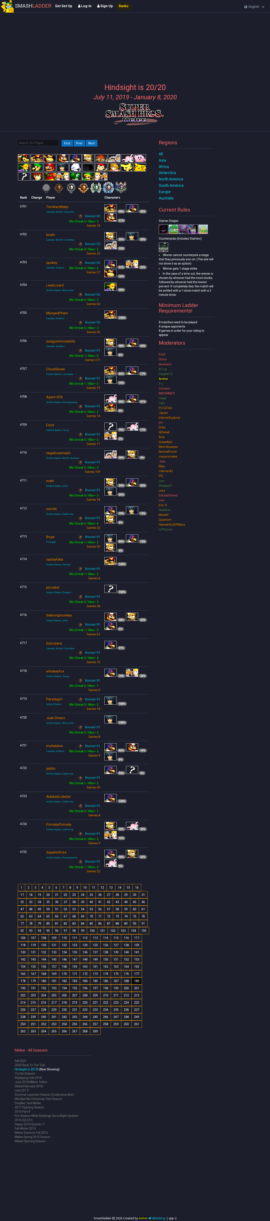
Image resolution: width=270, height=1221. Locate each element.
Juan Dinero (55, 718)
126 (105, 945)
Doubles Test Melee (28, 1103)
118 (23, 945)
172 (85, 973)
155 (33, 966)
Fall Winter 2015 (25, 1128)
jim (161, 422)
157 (54, 966)
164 (126, 966)
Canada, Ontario (55, 267)
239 (33, 1017)
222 (105, 1002)
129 (136, 945)
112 (85, 938)
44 (126, 902)
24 (82, 894)
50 (48, 909)
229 (54, 1009)
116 (126, 938)
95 (48, 930)
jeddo (50, 768)
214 (23, 1002)
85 (91, 923)
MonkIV (164, 515)
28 (117, 894)
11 (93, 887)
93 (30, 930)
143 (33, 959)
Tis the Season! (25, 1073)
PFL (161, 476)
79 (39, 923)
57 (108, 909)
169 (54, 973)
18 (30, 894)
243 (74, 1017)
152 (126, 959)
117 (136, 938)
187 (116, 981)
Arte (162, 437)
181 (54, 981)
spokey (51, 263)
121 (54, 945)
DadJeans (54, 643)
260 (126, 1024)
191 (33, 988)
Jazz (162, 461)
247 (116, 1017)
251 (33, 1024)
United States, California (59, 514)
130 (23, 952)
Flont (50, 425)
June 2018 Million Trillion (31, 1082)
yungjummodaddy (60, 341)
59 (126, 909)
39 (82, 902)
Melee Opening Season (30, 1141)
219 (74, 1002)
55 (91, 909)
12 (102, 887)
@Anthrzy (158, 1218)
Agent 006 (54, 397)
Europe (165, 192)
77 (22, 923)
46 (143, 902)
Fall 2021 (21, 1061)
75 (134, 916)
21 (56, 894)
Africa (164, 166)
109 (54, 938)
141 (136, 952)
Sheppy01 (165, 485)
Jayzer (163, 413)
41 (100, 902)
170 (64, 973)
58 (117, 909)
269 (95, 1031)
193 (54, 988)
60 (134, 909)
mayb (162, 398)
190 (23, 988)
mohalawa (54, 746)
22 (65, 894)
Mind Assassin (168, 447)
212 (126, 995)
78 (30, 923)
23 (74, 894)
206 (64, 995)
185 (95, 981)
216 (43, 1002)
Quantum (165, 519)
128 (126, 945)
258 (105, 1024)
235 (116, 1009)
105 (143, 930)
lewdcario (165, 364)
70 (91, 916)
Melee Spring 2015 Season (32, 1137)
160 (85, 966)
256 (85, 1024)
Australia (166, 198)
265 (54, 1031)
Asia (162, 160)
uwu (162, 481)
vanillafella (54, 559)
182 (64, 981)
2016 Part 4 (22, 1111)
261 (136, 1024)
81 (56, 923)
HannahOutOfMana (172, 524)
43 (117, 902)
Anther (163, 379)
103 (123, 930)
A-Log (163, 369)
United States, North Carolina (62, 458)
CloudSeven (55, 369)
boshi (50, 235)
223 (116, 1002)
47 (22, 909)
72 (108, 916)
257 (95, 1024)
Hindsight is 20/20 (27, 1069)
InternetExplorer (169, 417)
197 (95, 988)
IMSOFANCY (167, 393)
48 (30, 909)
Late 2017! (22, 1090)
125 (95, 945)
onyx (162, 490)
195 (74, 988)
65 (48, 916)
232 (85, 1009)
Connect (164, 388)
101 (102, 930)
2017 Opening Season (29, 1107)
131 (33, 952)
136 (85, 952)
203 (33, 995)
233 (95, 1009)
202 (23, 995)
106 (23, 938)
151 (116, 959)
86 (100, 923)
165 (136, 966)
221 (95, 1002)
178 (23, 981)
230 (64, 1009)
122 (64, 945)
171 (74, 973)
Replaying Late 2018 (28, 1077)
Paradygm (54, 699)
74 (126, 916)
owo (162, 500)
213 (136, 995)
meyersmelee (168, 456)
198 (105, 988)
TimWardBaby (57, 207)
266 (64, 1031)
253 (54, 1024)
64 (39, 916)
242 (64, 1017)
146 (64, 959)
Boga (50, 537)
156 (43, 966)
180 (43, 981)
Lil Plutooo (166, 529)
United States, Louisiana (59, 374)
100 (92, 930)
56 (100, 909)
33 (30, 902)
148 (85, 959)
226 (23, 1009)
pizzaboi (52, 587)
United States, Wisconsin (60, 290)
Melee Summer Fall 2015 (31, 1132)
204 (43, 995)
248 (126, 1017)
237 (136, 1009)
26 (100, 894)
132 (43, 952)
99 (82, 930)
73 (117, 916)
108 (43, 938)
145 (54, 959)
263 (33, 1031)
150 (105, 959)
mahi (50, 481)
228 (43, 1009)
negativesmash (58, 453)
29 (126, 894)
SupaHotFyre (56, 852)
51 (56, 909)
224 (126, 1002)
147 (74, 959)
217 (54, 1002)
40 (91, 902)
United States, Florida (58, 564)
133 (54, 952)
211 (116, 995)
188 (126, 981)
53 (74, 909)
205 (54, 995)
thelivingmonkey (59, 615)
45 (134, 902)
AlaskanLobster (58, 796)
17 (22, 894)
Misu (162, 466)
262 (23, 1031)
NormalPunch (168, 451)
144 (43, 959)
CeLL (162, 403)
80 (48, 923)
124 (85, 945)
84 (82, 923)
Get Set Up (63, 6)
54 (82, 909)
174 (105, 973)
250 (23, 1024)
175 (116, 973)
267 (74, 1031)
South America (171, 185)
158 (64, 966)
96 (56, 930)
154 (23, 966)
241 (54, 1017)
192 (43, 988)
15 (128, 887)
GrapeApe (165, 442)
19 (39, 894)
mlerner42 (166, 471)
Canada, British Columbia (60, 211)
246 (105, 1017)
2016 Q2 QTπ (23, 1120)
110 (64, 938)
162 (105, 966)
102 (112, 930)
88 (117, 923)
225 (136, 1002)
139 (116, 952)
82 (65, 923)
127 (116, 945)
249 (136, 1017)
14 (119, 887)
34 (39, 902)
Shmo (163, 359)
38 (74, 902)
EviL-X (163, 505)
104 (133, 930)
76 (143, 916)
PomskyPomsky (59, 824)
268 (85, 1031)
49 (39, 909)
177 (136, 973)
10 (85, 887)
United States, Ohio (57, 485)
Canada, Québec (55, 346)
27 (108, 894)
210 (105, 995)
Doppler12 (166, 374)
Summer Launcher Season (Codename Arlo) (44, 1094)
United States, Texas (57, 430)
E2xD (162, 354)
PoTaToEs (165, 408)
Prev (79, 143)
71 (100, 916)
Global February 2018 (29, 1086)
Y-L (161, 383)
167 (33, 973)
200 (126, 988)
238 (23, 1017)
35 (48, 902)
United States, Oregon (58, 592)
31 (143, 894)
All (161, 154)
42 (108, 902)
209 (95, 995)
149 (95, 959)
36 (56, 902)
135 (74, 952)
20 (48, 894)
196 (85, 988)
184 (85, 981)
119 (33, 945)
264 (43, 1031)
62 (22, 916)
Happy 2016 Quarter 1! (30, 1124)
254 (64, 1024)
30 (134, 894)
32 (22, 902)
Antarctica (167, 173)
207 (74, 995)
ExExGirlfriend (168, 495)
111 (74, 938)
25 (91, 894)
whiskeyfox (55, 671)
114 (105, 938)
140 (126, 952)
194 (64, 988)
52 (65, 909)
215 (33, 1002)
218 (64, 1002)
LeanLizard (55, 285)
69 (82, 916)
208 (85, 995)
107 (33, 938)
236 (126, 1009)
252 (43, 1024)
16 (137, 887)
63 (30, 916)
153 (136, 959)
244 (85, 1017)
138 (105, 952)
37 (65, 902)
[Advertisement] (135, 45)
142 (23, 959)
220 (85, 1002)
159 (74, 966)
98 (74, 930)
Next (91, 143)
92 (22, 930)
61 (143, 909)
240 (43, 1017)
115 (116, 938)
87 (108, 923)
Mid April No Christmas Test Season (38, 1099)
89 (126, 923)
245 (95, 1017)
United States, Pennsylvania (61, 402)
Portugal (51, 541)
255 (74, 1024)
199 (116, 988)
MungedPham (57, 313)
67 (65, 916)
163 (116, 966)
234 (105, 1009)
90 (134, 923)
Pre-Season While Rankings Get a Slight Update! (46, 1115)
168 (43, 973)
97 (65, 930)
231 (74, 1009)
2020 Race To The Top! (30, 1065)
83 (74, 923)
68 (74, 916)
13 (111, 887)
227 (33, 1009)
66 (56, 916)
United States (53, 704)
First (67, 143)
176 (126, 973)
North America (171, 179)
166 (23, 973)
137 (95, 952)
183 (74, 981)
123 (74, 945)
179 (33, 981)
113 (95, 938)
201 (136, 988)
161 (95, 966)
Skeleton (165, 510)
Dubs (162, 427)
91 (143, 923)
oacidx (51, 509)
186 (105, 981)
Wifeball (164, 432)
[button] (254, 6)
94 (39, 930)
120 (43, 945)
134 (64, 952)
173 (95, 973)
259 (116, 1024)
